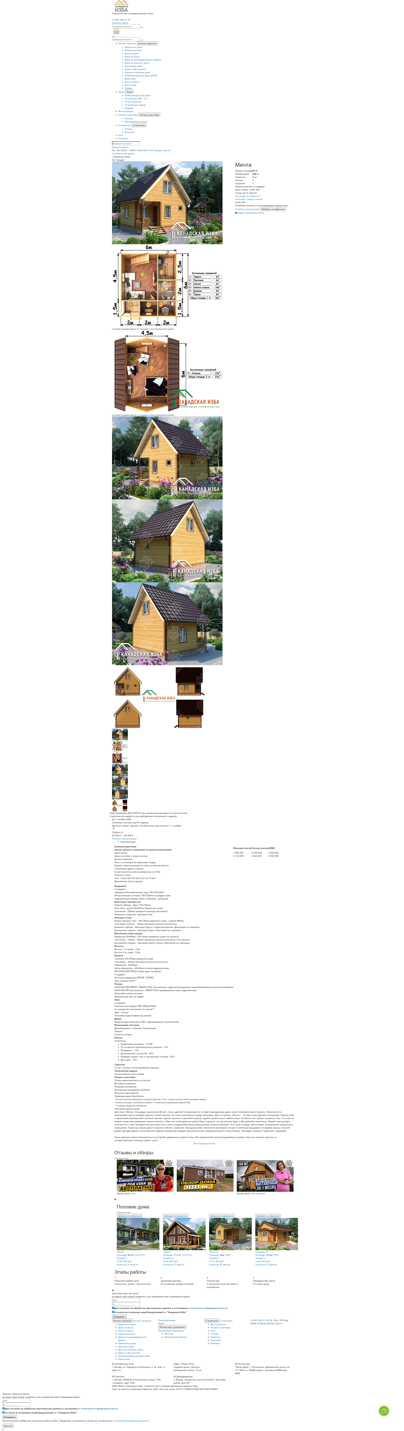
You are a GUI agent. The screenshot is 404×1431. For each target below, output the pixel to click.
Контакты (123, 138)
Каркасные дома (133, 46)
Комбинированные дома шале (134, 1355)
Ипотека (129, 118)
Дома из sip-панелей (129, 1352)
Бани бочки (130, 84)
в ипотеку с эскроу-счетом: (249, 199)
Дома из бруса (132, 56)
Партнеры (216, 1340)
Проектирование (166, 1320)
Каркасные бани (133, 50)
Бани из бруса (132, 81)
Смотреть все (121, 1158)
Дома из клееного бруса (137, 62)
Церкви (128, 88)
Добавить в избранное (273, 209)
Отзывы (129, 128)
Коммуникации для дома (137, 95)
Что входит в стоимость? (248, 195)
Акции (121, 91)
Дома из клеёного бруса (130, 1349)
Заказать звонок (162, 150)
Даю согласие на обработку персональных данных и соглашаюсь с (171, 1308)
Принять (8, 1425)
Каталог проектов (127, 43)
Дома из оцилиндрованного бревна (143, 59)
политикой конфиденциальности (209, 1308)
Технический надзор (135, 104)
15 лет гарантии (133, 101)
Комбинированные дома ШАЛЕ (141, 75)
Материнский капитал (136, 121)
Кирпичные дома (133, 65)
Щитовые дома (126, 1346)
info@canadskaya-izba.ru (269, 1323)
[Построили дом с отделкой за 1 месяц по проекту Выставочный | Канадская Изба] (264, 1176)
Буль (133, 1193)
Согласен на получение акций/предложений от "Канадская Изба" (150, 1312)
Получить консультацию (247, 209)
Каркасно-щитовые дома (137, 72)
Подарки (129, 107)
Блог (120, 135)
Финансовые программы (172, 1326)
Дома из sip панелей (135, 69)
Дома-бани (130, 78)
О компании (124, 125)
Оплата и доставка (128, 114)
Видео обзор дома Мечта (250, 212)
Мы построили (125, 111)
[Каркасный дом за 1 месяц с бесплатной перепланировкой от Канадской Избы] (144, 1176)
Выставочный (258, 1193)
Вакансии (129, 131)
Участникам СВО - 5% (136, 98)
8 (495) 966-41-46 (121, 19)
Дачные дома (132, 53)
